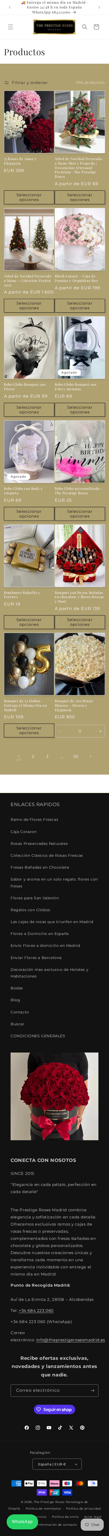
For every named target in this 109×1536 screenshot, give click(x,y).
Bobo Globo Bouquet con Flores (25, 386)
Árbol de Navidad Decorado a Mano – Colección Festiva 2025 (28, 280)
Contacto (20, 1012)
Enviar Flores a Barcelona (36, 957)
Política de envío (65, 1517)
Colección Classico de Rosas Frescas (47, 855)
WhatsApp (22, 1521)
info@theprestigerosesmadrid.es (70, 1339)
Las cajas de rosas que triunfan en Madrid (52, 921)
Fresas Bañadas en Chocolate (40, 867)
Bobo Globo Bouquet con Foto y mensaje (76, 386)
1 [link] (19, 756)
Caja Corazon (24, 831)
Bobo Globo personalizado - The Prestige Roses (79, 490)
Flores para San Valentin (35, 898)
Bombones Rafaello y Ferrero (22, 594)
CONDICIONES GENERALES (38, 1036)
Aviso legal (93, 1517)
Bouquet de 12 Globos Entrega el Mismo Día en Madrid (25, 705)
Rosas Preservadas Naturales (39, 843)
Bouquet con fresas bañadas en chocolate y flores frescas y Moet (79, 597)
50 (76, 756)
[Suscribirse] (92, 1390)
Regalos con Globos (30, 909)
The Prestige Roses (49, 1502)
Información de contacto (57, 1524)
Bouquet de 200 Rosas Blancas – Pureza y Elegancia (74, 705)
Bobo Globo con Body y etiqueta (23, 490)
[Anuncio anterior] (10, 7)
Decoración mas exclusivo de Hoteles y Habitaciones (49, 973)
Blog (15, 1000)
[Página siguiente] (90, 756)
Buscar (18, 1024)
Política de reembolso (43, 1508)
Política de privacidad (83, 1508)
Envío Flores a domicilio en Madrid (45, 945)
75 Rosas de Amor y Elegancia (20, 161)
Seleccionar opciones (29, 197)
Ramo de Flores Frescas (34, 819)
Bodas (17, 988)
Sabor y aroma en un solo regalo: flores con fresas (54, 882)
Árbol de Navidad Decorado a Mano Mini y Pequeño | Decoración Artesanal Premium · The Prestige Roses (78, 168)
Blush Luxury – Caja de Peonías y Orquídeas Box (76, 278)
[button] (10, 27)
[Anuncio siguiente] (99, 7)
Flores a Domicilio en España (40, 933)
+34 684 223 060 (36, 1310)
